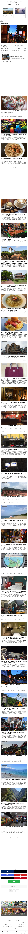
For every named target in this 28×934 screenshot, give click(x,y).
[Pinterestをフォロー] (20, 878)
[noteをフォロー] (7, 878)
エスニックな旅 (7, 924)
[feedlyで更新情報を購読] (14, 881)
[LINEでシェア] (5, 568)
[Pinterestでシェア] (11, 568)
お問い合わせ (21, 926)
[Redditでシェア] (17, 565)
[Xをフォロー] (20, 871)
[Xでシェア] (5, 561)
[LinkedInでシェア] (17, 568)
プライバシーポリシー (7, 926)
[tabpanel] (7, 12)
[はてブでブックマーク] (23, 565)
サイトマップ (21, 924)
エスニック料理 (21, 922)
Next (27, 12)
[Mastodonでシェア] (11, 561)
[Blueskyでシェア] (17, 561)
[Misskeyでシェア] (23, 561)
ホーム (7, 922)
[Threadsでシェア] (11, 565)
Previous (1, 12)
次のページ (14, 886)
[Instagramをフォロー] (7, 875)
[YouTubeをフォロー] (20, 875)
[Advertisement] (14, 80)
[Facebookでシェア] (5, 565)
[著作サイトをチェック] (7, 871)
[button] (23, 568)
